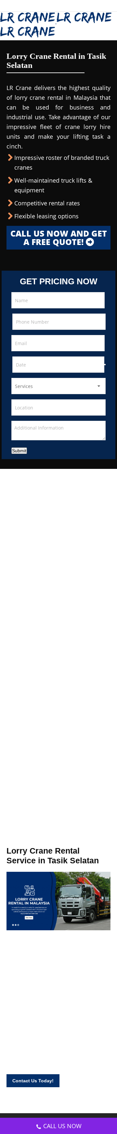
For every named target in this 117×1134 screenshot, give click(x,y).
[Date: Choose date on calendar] (105, 364)
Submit (19, 450)
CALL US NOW (62, 1126)
